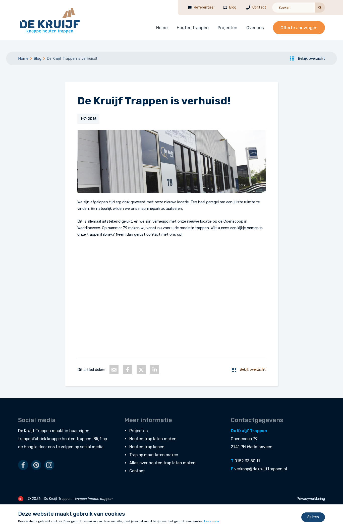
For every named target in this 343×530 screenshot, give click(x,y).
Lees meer (211, 521)
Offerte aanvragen (298, 27)
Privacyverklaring (311, 499)
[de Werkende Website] (20, 498)
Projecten (227, 27)
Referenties (203, 7)
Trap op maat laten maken (153, 454)
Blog (232, 7)
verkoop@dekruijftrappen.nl (260, 469)
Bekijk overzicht (311, 58)
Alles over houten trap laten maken (162, 462)
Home (162, 27)
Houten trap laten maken (153, 438)
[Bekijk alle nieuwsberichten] (234, 370)
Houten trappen (193, 27)
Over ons (255, 27)
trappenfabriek (32, 438)
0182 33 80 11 (247, 460)
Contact (259, 7)
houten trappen (76, 438)
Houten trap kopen (146, 446)
